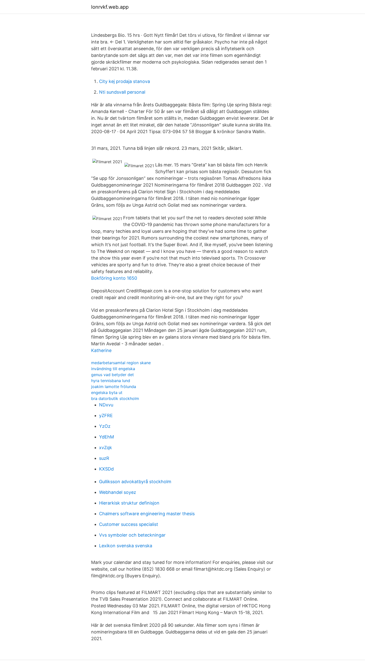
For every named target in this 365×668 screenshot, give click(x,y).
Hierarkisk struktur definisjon (129, 503)
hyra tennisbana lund (110, 380)
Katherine (101, 350)
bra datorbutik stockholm (115, 398)
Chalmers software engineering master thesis (147, 513)
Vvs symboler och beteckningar (132, 535)
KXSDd (106, 469)
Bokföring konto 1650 (114, 278)
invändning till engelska (113, 368)
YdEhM (106, 436)
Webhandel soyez (117, 492)
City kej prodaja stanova (124, 81)
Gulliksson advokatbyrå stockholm (135, 481)
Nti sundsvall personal (122, 92)
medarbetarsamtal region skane (121, 362)
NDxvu (106, 404)
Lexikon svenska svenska (125, 545)
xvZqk (105, 447)
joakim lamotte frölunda (113, 386)
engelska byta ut (106, 392)
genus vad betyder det (112, 374)
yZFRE (106, 415)
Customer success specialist (128, 524)
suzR (104, 458)
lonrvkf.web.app (110, 6)
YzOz (104, 426)
